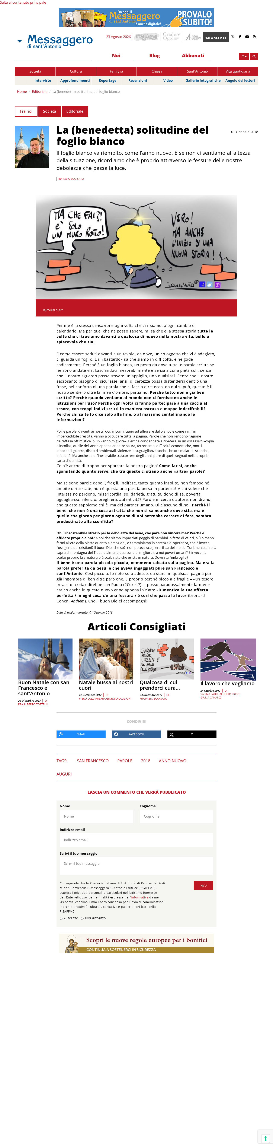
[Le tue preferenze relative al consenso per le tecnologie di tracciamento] (265, 1138)
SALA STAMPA (216, 38)
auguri (64, 774)
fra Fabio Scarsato (153, 698)
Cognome (148, 806)
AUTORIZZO (71, 918)
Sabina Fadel (209, 694)
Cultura (76, 71)
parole (124, 761)
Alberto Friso (229, 694)
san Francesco (93, 761)
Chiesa (157, 71)
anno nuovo (172, 761)
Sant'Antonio (197, 71)
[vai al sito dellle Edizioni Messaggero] (192, 37)
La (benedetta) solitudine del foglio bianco (86, 91)
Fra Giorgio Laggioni (116, 698)
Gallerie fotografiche (203, 80)
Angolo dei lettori (240, 80)
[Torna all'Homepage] (59, 41)
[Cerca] (254, 56)
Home (22, 91)
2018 (145, 761)
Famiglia (116, 71)
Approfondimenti (75, 80)
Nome (65, 806)
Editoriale (39, 91)
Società (35, 71)
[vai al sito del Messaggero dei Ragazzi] (147, 36)
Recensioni (137, 80)
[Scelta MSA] (19, 41)
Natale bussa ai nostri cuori (106, 685)
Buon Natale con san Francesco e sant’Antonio (43, 688)
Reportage (107, 80)
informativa (139, 897)
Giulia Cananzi (211, 697)
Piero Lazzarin (89, 698)
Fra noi (26, 111)
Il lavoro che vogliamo (227, 683)
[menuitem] (116, 55)
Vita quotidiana (238, 71)
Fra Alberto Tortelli (33, 704)
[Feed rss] (255, 36)
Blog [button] (154, 55)
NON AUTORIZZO (95, 918)
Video (168, 80)
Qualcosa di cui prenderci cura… (160, 685)
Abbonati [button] (193, 55)
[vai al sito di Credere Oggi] (172, 36)
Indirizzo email (72, 829)
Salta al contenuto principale (23, 2)
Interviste (43, 80)
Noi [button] (116, 55)
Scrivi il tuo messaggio (78, 853)
